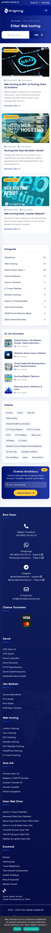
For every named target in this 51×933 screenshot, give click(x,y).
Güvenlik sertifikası (29, 452)
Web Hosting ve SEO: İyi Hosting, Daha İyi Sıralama (25, 86)
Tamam (17, 929)
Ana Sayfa (15, 21)
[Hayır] (47, 924)
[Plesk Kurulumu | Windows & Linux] (8, 390)
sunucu (20, 413)
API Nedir (10, 440)
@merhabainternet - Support (25, 576)
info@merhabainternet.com (26, 598)
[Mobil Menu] (46, 10)
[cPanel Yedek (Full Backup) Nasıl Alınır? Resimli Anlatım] (8, 367)
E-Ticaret (23, 440)
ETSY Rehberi (21, 435)
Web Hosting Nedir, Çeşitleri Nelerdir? (24, 213)
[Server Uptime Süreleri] (4, 890)
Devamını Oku (11, 105)
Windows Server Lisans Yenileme (30, 353)
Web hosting (11, 418)
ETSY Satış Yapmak (14, 429)
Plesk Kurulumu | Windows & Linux (28, 387)
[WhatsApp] (26, 545)
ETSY (8, 435)
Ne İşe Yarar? (37, 457)
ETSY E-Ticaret (33, 429)
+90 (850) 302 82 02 (26, 535)
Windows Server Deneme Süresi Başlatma (24, 446)
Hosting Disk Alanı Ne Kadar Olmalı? (24, 150)
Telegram (26, 573)
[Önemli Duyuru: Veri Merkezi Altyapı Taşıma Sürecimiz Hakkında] (8, 343)
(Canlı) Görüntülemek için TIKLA (16, 899)
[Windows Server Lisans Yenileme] (8, 355)
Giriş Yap (45, 2)
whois (25, 457)
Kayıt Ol (34, 2)
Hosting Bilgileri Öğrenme (26, 376)
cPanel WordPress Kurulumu (18, 424)
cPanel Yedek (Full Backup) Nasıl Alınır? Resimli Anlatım (29, 364)
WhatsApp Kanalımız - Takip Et (25, 557)
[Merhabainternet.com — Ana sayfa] (14, 10)
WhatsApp (26, 551)
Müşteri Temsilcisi (26, 532)
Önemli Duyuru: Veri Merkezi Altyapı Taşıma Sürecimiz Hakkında (27, 341)
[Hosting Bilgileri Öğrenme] (8, 378)
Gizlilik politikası (31, 929)
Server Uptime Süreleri (12, 896)
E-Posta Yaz (26, 595)
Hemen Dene (24, 492)
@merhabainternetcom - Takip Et (25, 579)
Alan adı (30, 413)
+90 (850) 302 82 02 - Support (25, 554)
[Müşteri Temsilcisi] (26, 526)
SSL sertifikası (12, 457)
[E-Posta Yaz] (26, 589)
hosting (9, 413)
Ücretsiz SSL (11, 452)
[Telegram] (26, 567)
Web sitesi (35, 435)
